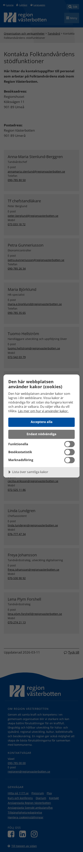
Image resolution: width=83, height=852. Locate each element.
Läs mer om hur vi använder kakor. (43, 411)
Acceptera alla (42, 422)
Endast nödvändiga (41, 434)
